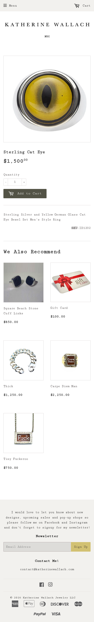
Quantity (11, 174)
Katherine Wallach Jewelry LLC (49, 597)
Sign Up (81, 547)
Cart (86, 5)
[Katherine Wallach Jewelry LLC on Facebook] (41, 585)
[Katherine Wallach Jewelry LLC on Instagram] (50, 585)
